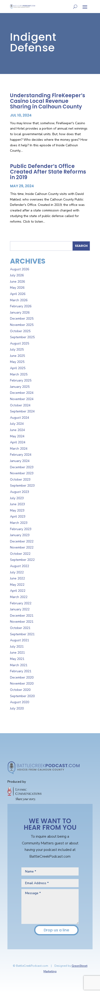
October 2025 (20, 331)
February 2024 (20, 454)
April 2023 (17, 516)
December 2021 (21, 615)
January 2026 (20, 312)
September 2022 (22, 560)
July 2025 (17, 349)
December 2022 (21, 541)
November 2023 (21, 473)
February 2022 (20, 603)
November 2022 (21, 547)
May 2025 (17, 362)
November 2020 (21, 683)
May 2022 (17, 584)
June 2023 (17, 504)
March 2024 (18, 448)
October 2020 (20, 690)
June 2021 (17, 652)
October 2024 (20, 405)
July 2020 (17, 708)
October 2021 (20, 628)
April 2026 (17, 294)
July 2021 (17, 646)
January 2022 (20, 609)
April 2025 (17, 368)
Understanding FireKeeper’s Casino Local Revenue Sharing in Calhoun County (47, 101)
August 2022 (19, 566)
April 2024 (17, 442)
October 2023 (20, 479)
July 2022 (17, 572)
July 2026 (17, 275)
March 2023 (18, 523)
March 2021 (18, 665)
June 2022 (17, 578)
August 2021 (19, 640)
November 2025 (21, 325)
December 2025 (21, 318)
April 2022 (17, 590)
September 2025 (22, 337)
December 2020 (21, 677)
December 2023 (21, 467)
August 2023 (19, 492)
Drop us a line (56, 930)
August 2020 (19, 702)
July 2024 (17, 423)
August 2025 (19, 343)
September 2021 (22, 634)
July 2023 (17, 498)
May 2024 (17, 436)
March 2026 (18, 300)
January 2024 (20, 461)
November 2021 (21, 621)
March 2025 (18, 374)
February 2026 (20, 306)
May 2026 (17, 287)
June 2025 (17, 356)
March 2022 (18, 597)
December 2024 (21, 393)
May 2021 (17, 659)
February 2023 (20, 529)
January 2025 (20, 386)
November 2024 (21, 399)
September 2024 (22, 411)
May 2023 (17, 510)
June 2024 (17, 430)
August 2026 (19, 269)
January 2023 (20, 535)
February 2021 (20, 671)
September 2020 (22, 696)
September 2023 (22, 485)
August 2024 (19, 417)
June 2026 (17, 281)
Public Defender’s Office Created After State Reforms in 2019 (48, 172)
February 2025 (20, 380)
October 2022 (20, 554)
